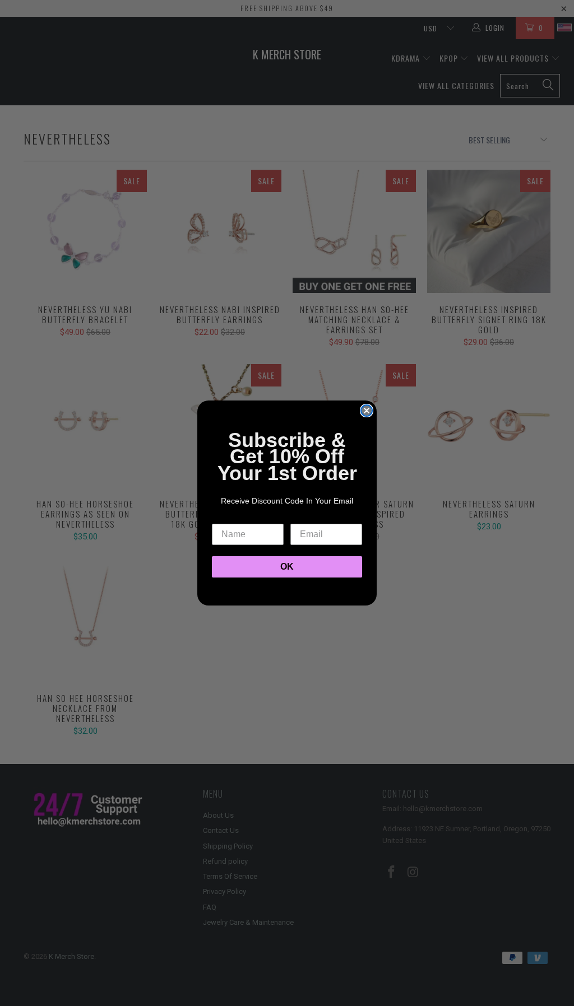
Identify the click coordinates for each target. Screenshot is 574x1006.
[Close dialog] (366, 410)
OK (287, 566)
